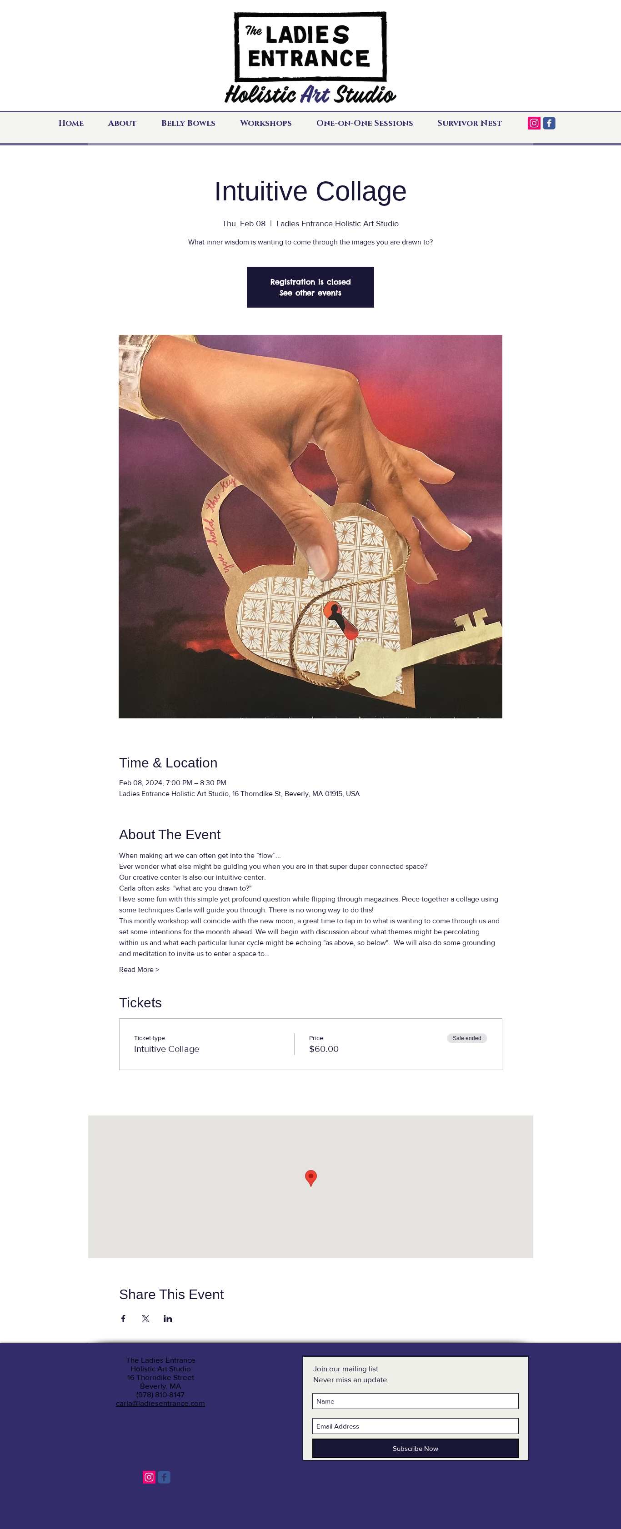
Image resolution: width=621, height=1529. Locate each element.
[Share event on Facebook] (123, 1318)
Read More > (139, 969)
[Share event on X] (145, 1318)
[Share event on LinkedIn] (168, 1318)
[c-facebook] (549, 123)
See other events (310, 292)
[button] (128, 123)
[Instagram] (534, 123)
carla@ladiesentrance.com (160, 1403)
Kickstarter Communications (174, 1525)
